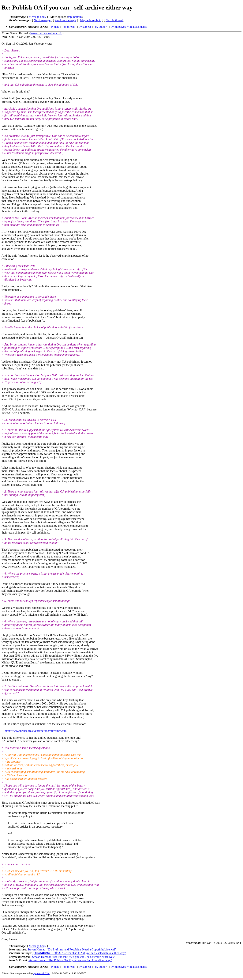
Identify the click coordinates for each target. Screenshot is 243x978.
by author (101, 26)
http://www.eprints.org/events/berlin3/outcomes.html (36, 730)
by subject (85, 26)
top (70, 16)
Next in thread (114, 20)
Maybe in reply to (90, 20)
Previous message (65, 20)
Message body (37, 16)
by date (54, 26)
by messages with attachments (129, 26)
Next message (42, 20)
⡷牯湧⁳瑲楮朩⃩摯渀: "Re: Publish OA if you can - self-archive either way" (79, 953)
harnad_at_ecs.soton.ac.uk (46, 33)
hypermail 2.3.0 (41, 973)
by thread (69, 26)
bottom (77, 16)
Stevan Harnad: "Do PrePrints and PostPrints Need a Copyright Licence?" (72, 949)
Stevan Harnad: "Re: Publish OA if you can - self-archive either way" (73, 956)
